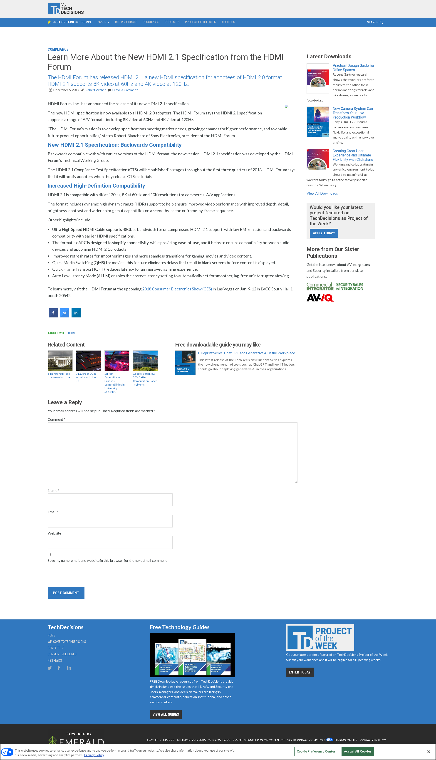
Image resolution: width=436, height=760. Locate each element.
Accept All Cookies (358, 751)
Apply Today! (324, 233)
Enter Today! (300, 672)
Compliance (58, 49)
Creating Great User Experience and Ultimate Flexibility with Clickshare (353, 155)
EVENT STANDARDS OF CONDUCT (259, 740)
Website (54, 533)
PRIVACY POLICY (373, 740)
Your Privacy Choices (306, 740)
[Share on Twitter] (64, 316)
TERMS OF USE (346, 740)
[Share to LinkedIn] (76, 316)
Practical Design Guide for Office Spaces (353, 67)
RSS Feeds (55, 660)
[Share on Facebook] (53, 316)
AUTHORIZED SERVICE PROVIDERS (203, 740)
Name (53, 490)
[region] (218, 752)
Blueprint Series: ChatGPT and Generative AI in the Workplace (246, 353)
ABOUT (152, 740)
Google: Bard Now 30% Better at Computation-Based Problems (145, 379)
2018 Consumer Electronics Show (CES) (177, 288)
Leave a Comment (125, 90)
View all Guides (166, 714)
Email (53, 512)
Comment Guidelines (62, 654)
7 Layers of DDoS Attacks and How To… (86, 377)
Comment (56, 419)
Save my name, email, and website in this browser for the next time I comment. (107, 560)
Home (51, 635)
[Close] (429, 752)
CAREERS (167, 740)
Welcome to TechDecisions (67, 642)
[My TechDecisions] (66, 13)
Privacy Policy (94, 755)
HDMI (71, 333)
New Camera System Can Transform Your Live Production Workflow (353, 112)
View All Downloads (322, 193)
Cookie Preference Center (316, 751)
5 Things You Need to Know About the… (60, 375)
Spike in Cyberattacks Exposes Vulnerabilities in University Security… (114, 383)
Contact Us (56, 648)
